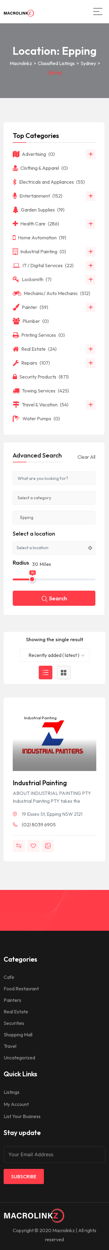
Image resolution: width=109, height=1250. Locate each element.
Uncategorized (19, 1058)
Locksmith (36, 279)
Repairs (35, 363)
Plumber (35, 321)
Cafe (9, 977)
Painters (12, 1000)
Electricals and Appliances (52, 182)
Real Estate (39, 349)
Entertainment (40, 196)
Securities (14, 1023)
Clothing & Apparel (44, 168)
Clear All (86, 457)
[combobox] (54, 655)
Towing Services (45, 391)
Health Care (39, 224)
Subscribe (23, 1176)
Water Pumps (41, 418)
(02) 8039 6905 (39, 825)
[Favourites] (33, 846)
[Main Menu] (97, 11)
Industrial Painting (40, 717)
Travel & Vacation (45, 405)
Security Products (44, 377)
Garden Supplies (42, 210)
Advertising (38, 154)
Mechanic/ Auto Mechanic (57, 293)
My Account (16, 1104)
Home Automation (42, 238)
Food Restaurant (21, 989)
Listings (11, 1092)
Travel (10, 1046)
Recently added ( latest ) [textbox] (53, 655)
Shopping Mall (18, 1035)
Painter (35, 307)
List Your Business (22, 1116)
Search (58, 598)
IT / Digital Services (48, 265)
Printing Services (43, 335)
